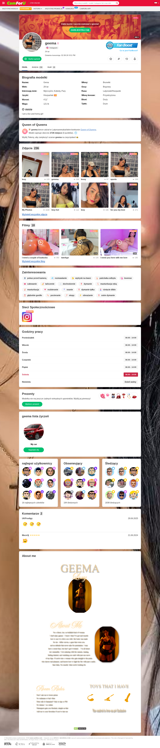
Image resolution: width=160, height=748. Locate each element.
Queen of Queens (88, 130)
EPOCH (56, 738)
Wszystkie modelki (10, 9)
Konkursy (70, 9)
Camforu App (85, 9)
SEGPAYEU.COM (65, 738)
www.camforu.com (36, 738)
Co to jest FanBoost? (129, 51)
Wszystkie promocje (53, 9)
